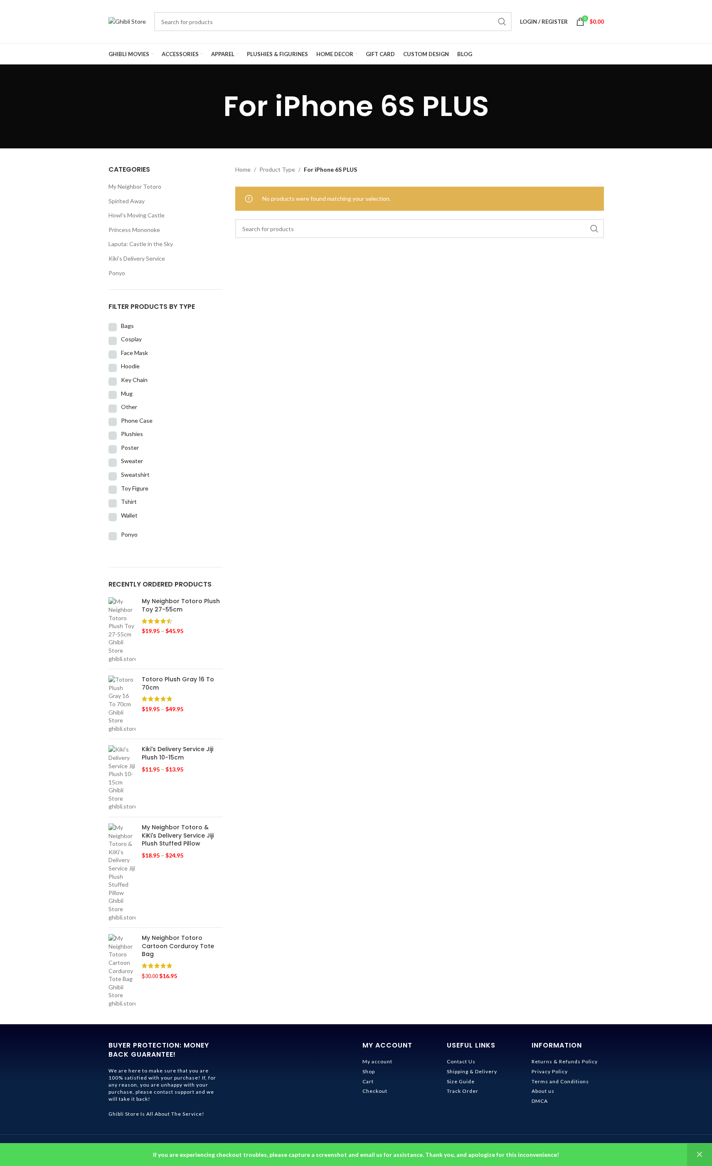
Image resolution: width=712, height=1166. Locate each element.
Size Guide (461, 1081)
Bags (127, 325)
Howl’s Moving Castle (136, 215)
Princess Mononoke (134, 229)
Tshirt (129, 501)
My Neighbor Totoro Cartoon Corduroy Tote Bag (178, 946)
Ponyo (116, 272)
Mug (127, 393)
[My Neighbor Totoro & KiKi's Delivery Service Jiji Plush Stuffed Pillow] (122, 872)
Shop (368, 1071)
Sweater (132, 460)
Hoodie (130, 366)
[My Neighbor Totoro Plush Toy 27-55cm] (122, 630)
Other (129, 406)
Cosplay (131, 339)
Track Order (462, 1091)
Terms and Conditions (560, 1081)
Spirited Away (126, 201)
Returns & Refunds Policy (565, 1061)
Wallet (129, 515)
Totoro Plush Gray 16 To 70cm (178, 683)
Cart (368, 1081)
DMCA (540, 1101)
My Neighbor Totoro (134, 186)
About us (543, 1091)
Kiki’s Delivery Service (136, 258)
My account (377, 1061)
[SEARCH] (502, 21)
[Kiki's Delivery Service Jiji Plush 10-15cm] (122, 778)
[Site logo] (127, 21)
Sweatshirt (135, 474)
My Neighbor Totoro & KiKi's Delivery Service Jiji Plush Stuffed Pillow (178, 835)
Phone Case (137, 420)
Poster (130, 447)
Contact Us (461, 1061)
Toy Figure (134, 488)
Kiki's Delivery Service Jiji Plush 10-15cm (177, 753)
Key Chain (134, 379)
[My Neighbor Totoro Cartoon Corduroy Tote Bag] (122, 970)
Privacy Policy (550, 1071)
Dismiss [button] (699, 1155)
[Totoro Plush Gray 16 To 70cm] (122, 703)
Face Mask (134, 352)
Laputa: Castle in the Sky (140, 243)
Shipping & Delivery (472, 1071)
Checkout (374, 1091)
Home (243, 169)
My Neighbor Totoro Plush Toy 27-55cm (181, 605)
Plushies (132, 433)
